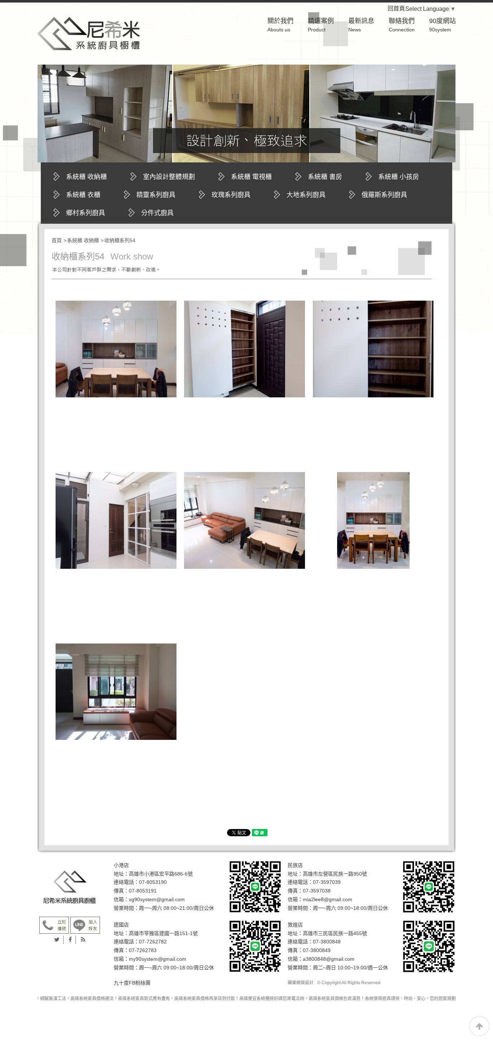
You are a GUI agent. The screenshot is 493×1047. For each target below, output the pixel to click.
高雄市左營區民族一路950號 (335, 874)
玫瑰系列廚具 (230, 195)
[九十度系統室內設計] (69, 887)
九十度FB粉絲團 (132, 983)
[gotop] (479, 1026)
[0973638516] (85, 925)
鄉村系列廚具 (85, 213)
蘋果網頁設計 (301, 982)
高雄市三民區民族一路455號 (335, 933)
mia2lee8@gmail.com (327, 899)
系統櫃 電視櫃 (251, 176)
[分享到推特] (57, 939)
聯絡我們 (402, 24)
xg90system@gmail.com (157, 899)
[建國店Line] (255, 946)
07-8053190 (153, 882)
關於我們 (280, 24)
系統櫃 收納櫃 (86, 176)
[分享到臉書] (70, 939)
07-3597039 (327, 882)
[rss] (83, 939)
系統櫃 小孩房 (398, 176)
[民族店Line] (429, 886)
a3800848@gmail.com (328, 959)
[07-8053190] (54, 925)
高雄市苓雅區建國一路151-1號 (163, 933)
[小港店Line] (255, 886)
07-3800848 (327, 942)
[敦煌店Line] (429, 946)
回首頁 (402, 8)
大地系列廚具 (306, 195)
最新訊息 (361, 24)
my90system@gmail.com (157, 959)
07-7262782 (153, 942)
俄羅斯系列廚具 (384, 195)
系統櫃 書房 (325, 176)
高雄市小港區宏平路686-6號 (161, 874)
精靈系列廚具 (155, 195)
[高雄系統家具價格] (88, 31)
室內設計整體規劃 (169, 176)
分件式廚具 (157, 213)
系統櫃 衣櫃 (83, 195)
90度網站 (442, 24)
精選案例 (321, 24)
